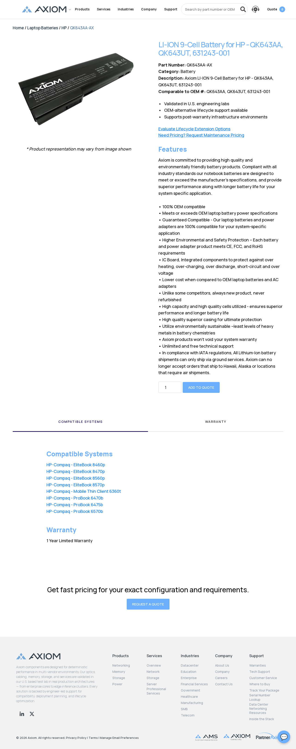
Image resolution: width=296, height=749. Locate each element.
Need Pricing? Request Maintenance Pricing (201, 135)
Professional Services (156, 691)
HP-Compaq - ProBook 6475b (74, 504)
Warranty (215, 421)
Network (153, 672)
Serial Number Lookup (259, 697)
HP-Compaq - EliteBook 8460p (75, 464)
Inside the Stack (261, 719)
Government (190, 690)
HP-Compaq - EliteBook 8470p (75, 471)
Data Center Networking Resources (258, 708)
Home (18, 27)
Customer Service (263, 678)
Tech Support (259, 672)
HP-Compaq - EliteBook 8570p (75, 484)
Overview (154, 665)
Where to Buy (259, 684)
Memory (118, 672)
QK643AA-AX (82, 27)
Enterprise (189, 678)
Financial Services (194, 684)
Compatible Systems (80, 421)
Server (152, 684)
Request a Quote (148, 604)
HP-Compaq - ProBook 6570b (74, 511)
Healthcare (189, 697)
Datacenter (190, 665)
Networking (121, 665)
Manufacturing (192, 703)
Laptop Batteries (42, 27)
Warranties (257, 665)
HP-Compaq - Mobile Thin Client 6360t (83, 491)
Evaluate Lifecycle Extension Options (194, 129)
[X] (32, 713)
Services (103, 9)
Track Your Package (264, 690)
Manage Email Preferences (119, 738)
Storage (118, 678)
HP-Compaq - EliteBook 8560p (75, 478)
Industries (126, 9)
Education (188, 672)
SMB (184, 709)
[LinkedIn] (22, 713)
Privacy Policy (76, 738)
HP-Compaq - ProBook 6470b (74, 498)
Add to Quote (201, 387)
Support (170, 9)
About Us (222, 665)
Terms (93, 738)
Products (82, 9)
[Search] (243, 9)
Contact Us (224, 684)
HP (64, 27)
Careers (221, 678)
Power (117, 684)
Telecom (187, 715)
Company (149, 9)
